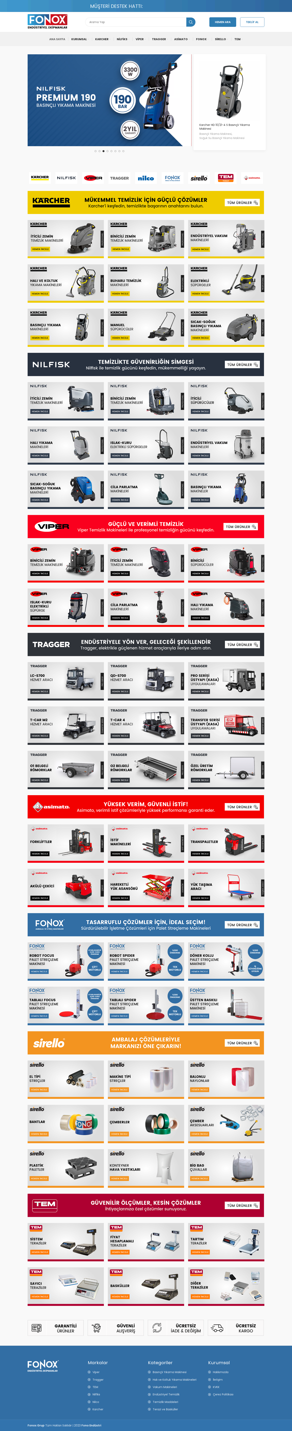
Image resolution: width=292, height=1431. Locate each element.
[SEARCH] (190, 22)
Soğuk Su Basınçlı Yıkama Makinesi (222, 138)
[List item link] (236, 1372)
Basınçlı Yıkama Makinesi (215, 134)
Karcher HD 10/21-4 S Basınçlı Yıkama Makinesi (224, 127)
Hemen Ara (223, 22)
